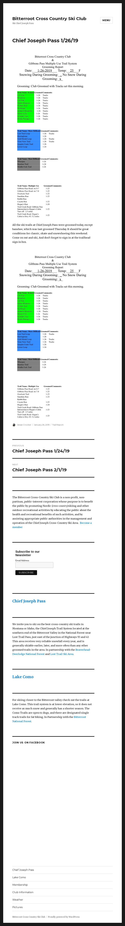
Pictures (17, 907)
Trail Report (58, 425)
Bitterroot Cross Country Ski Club (49, 18)
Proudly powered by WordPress (64, 917)
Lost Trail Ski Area (61, 654)
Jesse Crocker (24, 425)
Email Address (22, 560)
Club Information (22, 892)
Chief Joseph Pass (29, 601)
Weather (17, 899)
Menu (106, 20)
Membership (20, 884)
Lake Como (23, 677)
